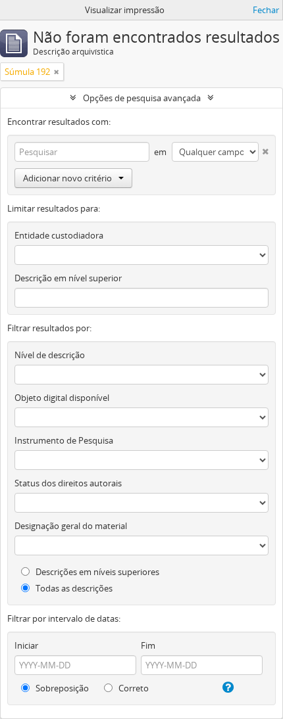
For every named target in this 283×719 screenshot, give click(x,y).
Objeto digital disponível (61, 398)
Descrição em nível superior (68, 278)
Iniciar (26, 645)
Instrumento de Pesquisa (63, 440)
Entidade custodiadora (58, 235)
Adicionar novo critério (67, 178)
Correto (132, 688)
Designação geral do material (70, 526)
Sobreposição (61, 688)
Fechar (266, 10)
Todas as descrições (73, 588)
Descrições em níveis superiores (96, 572)
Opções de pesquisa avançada (142, 98)
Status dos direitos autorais (68, 483)
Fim (148, 645)
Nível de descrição (49, 355)
